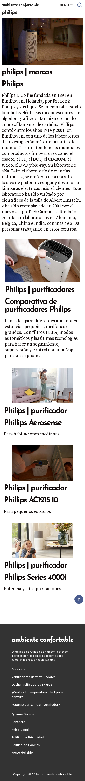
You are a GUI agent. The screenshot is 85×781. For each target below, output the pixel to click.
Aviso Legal (20, 730)
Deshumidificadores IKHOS (32, 685)
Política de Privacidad (28, 737)
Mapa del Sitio (22, 753)
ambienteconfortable (56, 774)
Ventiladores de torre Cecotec (34, 677)
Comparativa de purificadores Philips (37, 306)
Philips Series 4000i (35, 578)
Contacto (18, 722)
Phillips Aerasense (32, 423)
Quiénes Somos (23, 714)
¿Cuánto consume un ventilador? (36, 705)
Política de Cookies (26, 745)
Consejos (18, 669)
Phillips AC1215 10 (31, 500)
